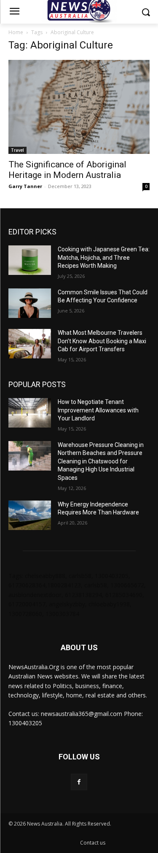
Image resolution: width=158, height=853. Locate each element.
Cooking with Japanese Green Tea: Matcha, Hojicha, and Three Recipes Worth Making (104, 257)
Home (15, 32)
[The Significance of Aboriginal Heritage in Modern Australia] (79, 107)
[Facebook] (79, 782)
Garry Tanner (25, 186)
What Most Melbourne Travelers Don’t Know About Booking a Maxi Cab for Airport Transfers (102, 341)
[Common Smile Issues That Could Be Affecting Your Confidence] (29, 303)
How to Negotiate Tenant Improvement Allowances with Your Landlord (98, 410)
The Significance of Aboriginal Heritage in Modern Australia (67, 169)
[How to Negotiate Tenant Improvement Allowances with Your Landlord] (29, 413)
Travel (17, 150)
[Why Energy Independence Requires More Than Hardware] (29, 515)
